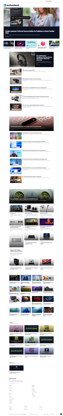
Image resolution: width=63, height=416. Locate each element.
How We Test (10, 400)
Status (10, 386)
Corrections (10, 401)
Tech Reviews (11, 390)
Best (9, 389)
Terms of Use (33, 396)
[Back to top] (61, 414)
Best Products (33, 390)
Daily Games (33, 389)
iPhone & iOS (33, 386)
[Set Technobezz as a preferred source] (49, 1)
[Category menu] (10, 1)
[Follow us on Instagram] (49, 414)
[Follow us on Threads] (51, 414)
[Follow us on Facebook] (47, 414)
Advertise (10, 397)
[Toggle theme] (53, 1)
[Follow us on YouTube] (53, 414)
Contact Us (10, 396)
